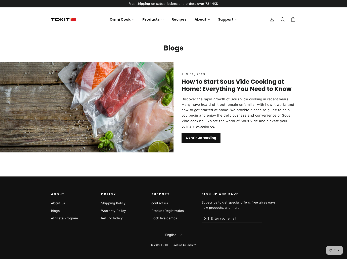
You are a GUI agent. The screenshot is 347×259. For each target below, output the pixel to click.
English (171, 235)
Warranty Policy (113, 211)
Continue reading (201, 137)
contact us (159, 203)
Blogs (55, 211)
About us (58, 203)
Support (226, 19)
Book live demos (164, 218)
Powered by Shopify (184, 244)
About (201, 19)
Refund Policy (112, 218)
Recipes (179, 19)
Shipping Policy (113, 203)
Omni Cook (120, 19)
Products (151, 19)
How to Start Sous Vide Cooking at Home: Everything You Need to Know (237, 85)
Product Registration (167, 211)
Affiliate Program (64, 218)
